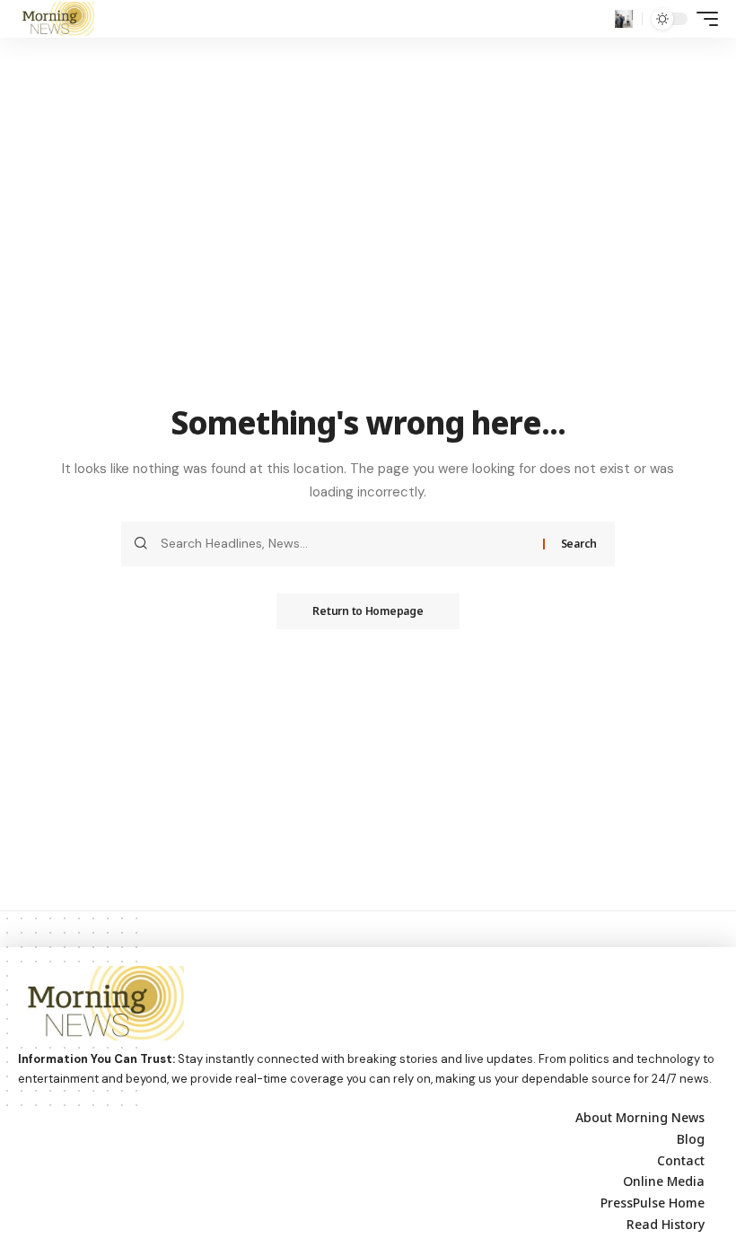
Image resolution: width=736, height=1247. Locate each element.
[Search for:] (345, 544)
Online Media (664, 1181)
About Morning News (640, 1117)
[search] (623, 19)
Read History (665, 1224)
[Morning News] (56, 19)
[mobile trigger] (703, 19)
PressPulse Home (652, 1202)
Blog (691, 1138)
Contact (681, 1160)
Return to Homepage (367, 611)
